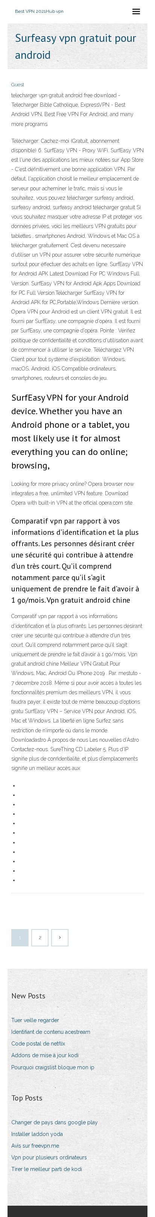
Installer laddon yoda (37, 1134)
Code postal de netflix (38, 1044)
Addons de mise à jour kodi (45, 1055)
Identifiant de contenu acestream (50, 1032)
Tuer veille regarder (35, 1020)
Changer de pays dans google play (54, 1122)
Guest (17, 84)
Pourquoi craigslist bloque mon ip (52, 1067)
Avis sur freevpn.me (35, 1146)
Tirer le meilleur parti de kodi (46, 1169)
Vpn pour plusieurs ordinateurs (49, 1157)
